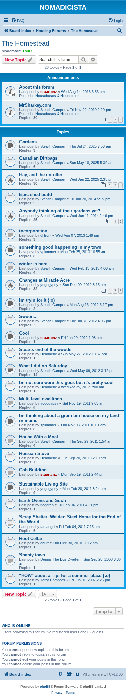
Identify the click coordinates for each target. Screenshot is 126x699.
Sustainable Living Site (43, 484)
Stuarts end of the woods (45, 349)
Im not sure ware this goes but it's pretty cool (66, 382)
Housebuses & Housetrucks (58, 96)
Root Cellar (30, 538)
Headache (48, 354)
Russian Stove (34, 453)
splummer (48, 252)
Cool (24, 333)
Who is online (16, 626)
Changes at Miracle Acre (44, 280)
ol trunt (45, 235)
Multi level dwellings (40, 398)
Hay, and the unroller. (41, 174)
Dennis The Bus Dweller (60, 559)
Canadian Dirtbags (38, 158)
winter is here (33, 263)
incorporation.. (34, 230)
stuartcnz (48, 92)
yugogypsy (49, 285)
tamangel (47, 527)
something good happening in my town (60, 247)
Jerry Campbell (52, 580)
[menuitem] (18, 20)
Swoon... (28, 316)
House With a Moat (38, 436)
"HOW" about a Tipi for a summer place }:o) (64, 575)
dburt (44, 543)
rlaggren (47, 505)
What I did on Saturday (43, 365)
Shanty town (32, 554)
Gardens (28, 141)
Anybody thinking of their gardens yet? (59, 210)
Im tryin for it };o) (37, 300)
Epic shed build (35, 194)
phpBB (45, 686)
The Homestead (25, 43)
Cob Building (33, 469)
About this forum (36, 87)
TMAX (27, 51)
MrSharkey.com (35, 105)
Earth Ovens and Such (42, 500)
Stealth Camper (53, 110)
